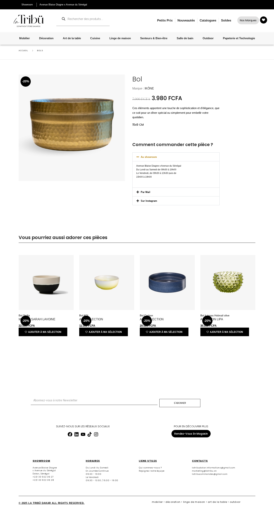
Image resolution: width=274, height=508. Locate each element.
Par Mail (145, 192)
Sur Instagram (149, 200)
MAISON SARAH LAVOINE (37, 319)
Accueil (23, 50)
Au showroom (149, 157)
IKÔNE (149, 88)
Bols (40, 50)
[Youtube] (83, 434)
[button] (176, 157)
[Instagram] (96, 434)
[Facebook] (70, 434)
